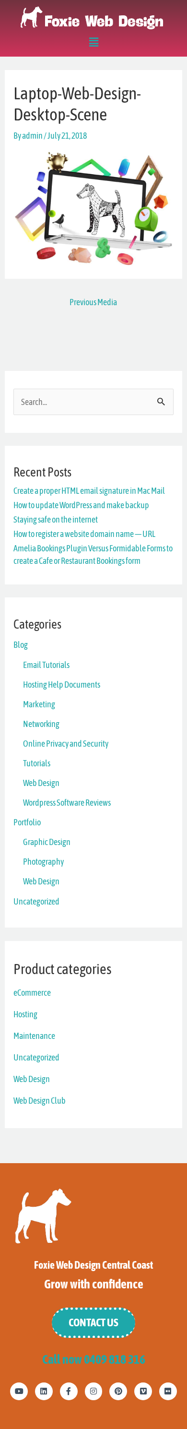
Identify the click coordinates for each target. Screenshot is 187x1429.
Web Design (41, 783)
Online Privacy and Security (65, 743)
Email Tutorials (46, 665)
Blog (20, 645)
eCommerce (32, 993)
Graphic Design (46, 842)
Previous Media (93, 302)
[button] (93, 44)
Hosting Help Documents (61, 684)
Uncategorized (36, 901)
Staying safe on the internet (55, 519)
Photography (43, 862)
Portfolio (27, 822)
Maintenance (34, 1036)
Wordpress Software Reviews (67, 803)
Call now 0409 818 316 (93, 1359)
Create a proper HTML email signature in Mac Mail (89, 491)
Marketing (39, 704)
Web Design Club (39, 1101)
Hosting (25, 1014)
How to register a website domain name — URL (84, 534)
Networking (41, 724)
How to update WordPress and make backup (81, 505)
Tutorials (36, 763)
